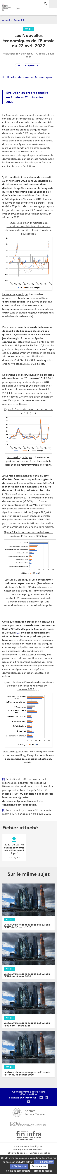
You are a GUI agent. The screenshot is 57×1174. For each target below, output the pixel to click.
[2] (17, 632)
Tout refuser (20, 1166)
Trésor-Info (19, 19)
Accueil (6, 19)
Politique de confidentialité (28, 1149)
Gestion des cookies (39, 1152)
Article (29, 29)
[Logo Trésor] (26, 8)
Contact (18, 1146)
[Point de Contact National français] (28, 1123)
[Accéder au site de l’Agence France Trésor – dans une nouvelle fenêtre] (28, 1112)
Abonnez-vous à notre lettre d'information (28, 1092)
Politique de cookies (17, 1152)
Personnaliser (39, 1166)
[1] (46, 202)
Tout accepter (45, 1162)
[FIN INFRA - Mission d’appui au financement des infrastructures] (28, 1135)
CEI (18, 65)
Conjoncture (32, 65)
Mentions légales (33, 1146)
